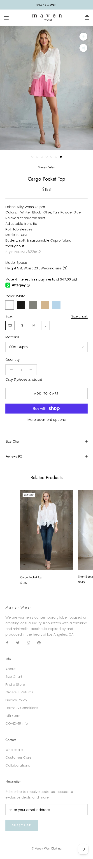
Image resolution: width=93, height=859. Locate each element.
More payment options (47, 419)
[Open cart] (87, 17)
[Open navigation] (6, 17)
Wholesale (14, 749)
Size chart (79, 316)
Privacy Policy (16, 700)
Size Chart (12, 441)
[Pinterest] (39, 642)
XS (10, 325)
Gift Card (13, 715)
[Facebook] (7, 642)
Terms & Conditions (21, 707)
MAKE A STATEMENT (47, 5)
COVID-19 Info (16, 723)
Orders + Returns (19, 692)
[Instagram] (28, 642)
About (10, 668)
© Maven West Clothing (46, 848)
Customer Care (18, 757)
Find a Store (15, 684)
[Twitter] (17, 642)
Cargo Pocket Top (31, 577)
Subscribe (21, 825)
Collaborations (17, 765)
